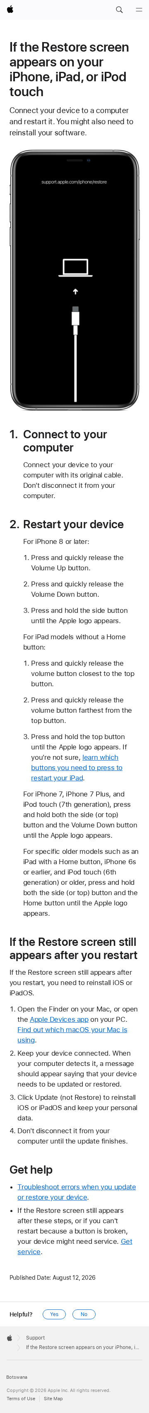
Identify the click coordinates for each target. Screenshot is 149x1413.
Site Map (53, 1398)
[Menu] (139, 10)
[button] (119, 10)
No (84, 1314)
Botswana (16, 1377)
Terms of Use (21, 1398)
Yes (54, 1314)
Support (35, 1338)
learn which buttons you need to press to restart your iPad (77, 767)
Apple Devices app (59, 1019)
